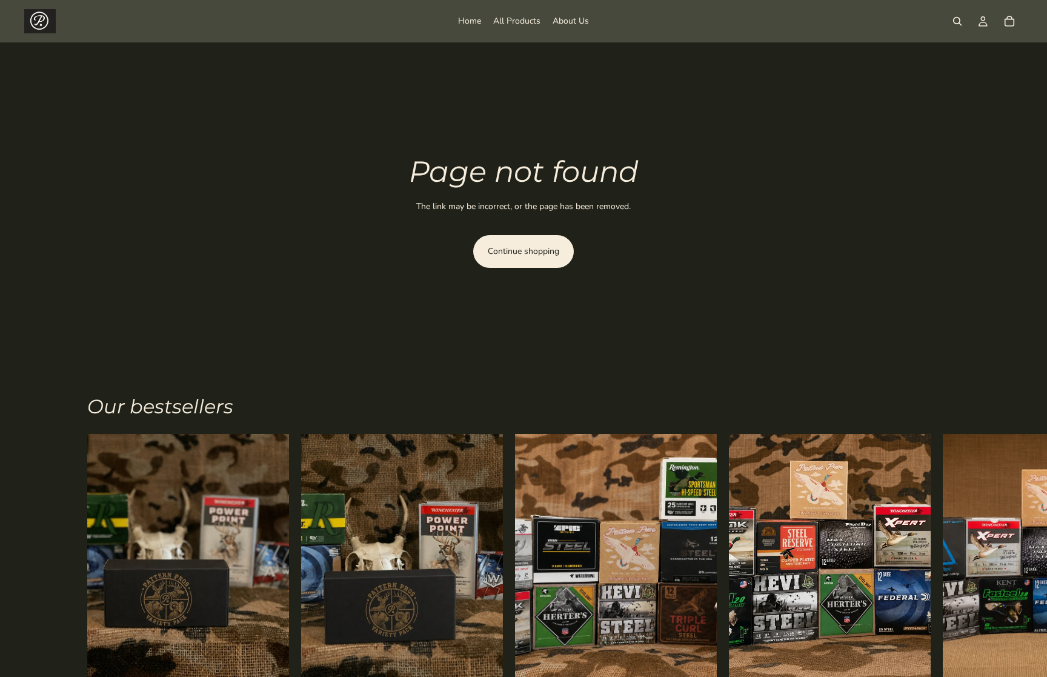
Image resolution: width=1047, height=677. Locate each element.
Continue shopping (523, 251)
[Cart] (1009, 21)
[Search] (957, 21)
